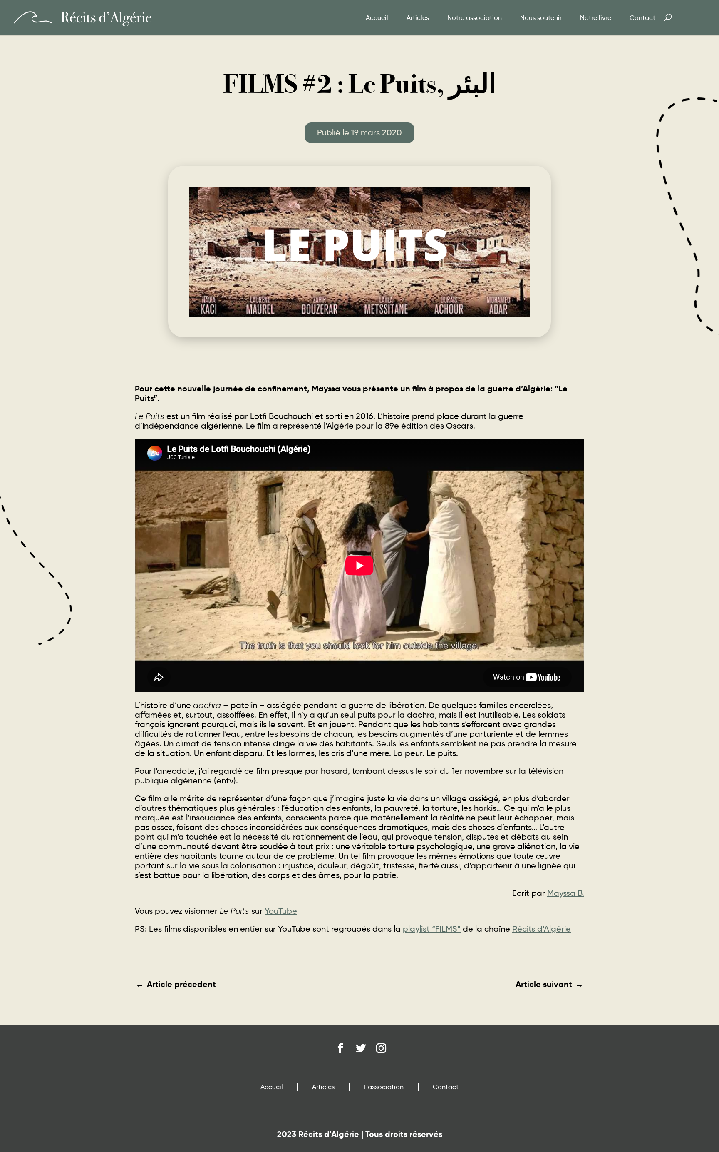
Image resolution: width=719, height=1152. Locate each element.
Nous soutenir (541, 18)
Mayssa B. (565, 893)
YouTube (281, 911)
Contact (642, 18)
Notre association (474, 18)
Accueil (377, 18)
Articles (418, 18)
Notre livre (595, 18)
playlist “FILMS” (432, 929)
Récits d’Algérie (541, 929)
